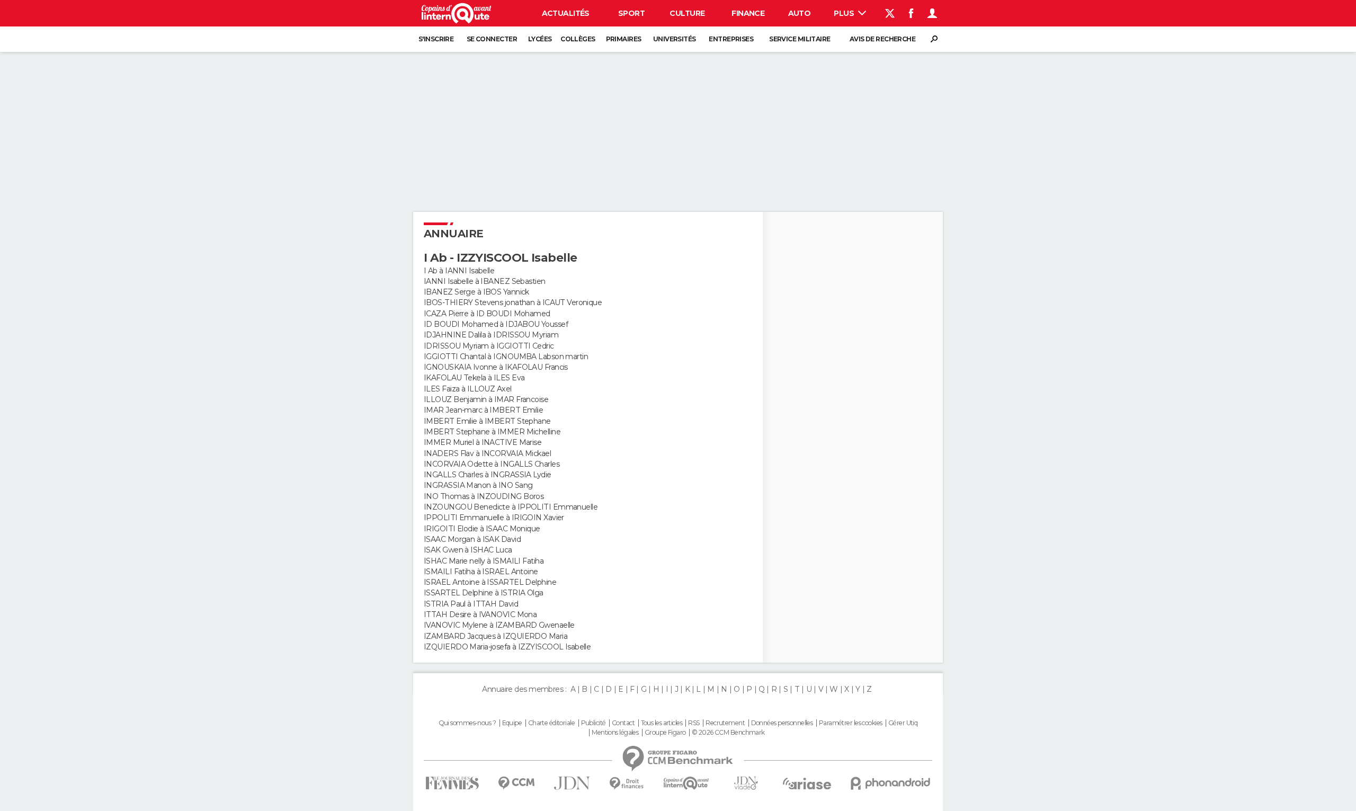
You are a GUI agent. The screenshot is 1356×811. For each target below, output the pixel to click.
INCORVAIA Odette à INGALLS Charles (491, 464)
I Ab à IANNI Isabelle (459, 270)
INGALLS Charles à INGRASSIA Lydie (487, 474)
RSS (693, 723)
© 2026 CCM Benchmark (728, 732)
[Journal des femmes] (452, 783)
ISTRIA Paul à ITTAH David (471, 604)
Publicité (593, 723)
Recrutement (725, 723)
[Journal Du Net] (572, 783)
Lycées (540, 39)
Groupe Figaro (665, 732)
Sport (631, 13)
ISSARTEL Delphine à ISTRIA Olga (483, 593)
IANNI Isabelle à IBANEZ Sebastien (485, 281)
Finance (747, 13)
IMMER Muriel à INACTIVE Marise (482, 442)
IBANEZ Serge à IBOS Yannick (476, 292)
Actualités (566, 13)
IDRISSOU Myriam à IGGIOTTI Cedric (489, 346)
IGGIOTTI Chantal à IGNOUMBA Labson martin (506, 356)
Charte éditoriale (551, 723)
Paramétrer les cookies (850, 723)
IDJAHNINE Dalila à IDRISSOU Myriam (491, 335)
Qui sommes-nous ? (467, 723)
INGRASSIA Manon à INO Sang (478, 485)
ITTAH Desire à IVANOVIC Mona (480, 614)
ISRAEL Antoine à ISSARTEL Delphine (490, 582)
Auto (799, 13)
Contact (623, 723)
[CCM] (516, 783)
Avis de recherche (882, 39)
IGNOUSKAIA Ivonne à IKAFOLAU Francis (496, 367)
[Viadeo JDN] (746, 783)
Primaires (623, 39)
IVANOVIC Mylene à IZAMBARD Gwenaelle (499, 625)
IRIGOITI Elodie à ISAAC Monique (482, 528)
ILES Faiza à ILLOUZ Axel (468, 389)
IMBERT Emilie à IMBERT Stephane (487, 421)
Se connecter (492, 39)
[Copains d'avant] (686, 783)
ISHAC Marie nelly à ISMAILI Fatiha (483, 561)
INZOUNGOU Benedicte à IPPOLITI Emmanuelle (510, 507)
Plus (844, 13)
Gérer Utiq (902, 723)
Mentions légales (615, 732)
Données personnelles (782, 723)
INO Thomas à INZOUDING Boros (483, 496)
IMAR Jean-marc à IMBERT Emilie (483, 410)
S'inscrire (435, 39)
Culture (687, 13)
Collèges (577, 39)
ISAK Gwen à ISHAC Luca (468, 550)
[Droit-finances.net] (627, 783)
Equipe (512, 723)
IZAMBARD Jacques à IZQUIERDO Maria (495, 636)
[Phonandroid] (890, 783)
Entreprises (731, 39)
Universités (674, 39)
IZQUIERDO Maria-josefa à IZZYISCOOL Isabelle (507, 647)
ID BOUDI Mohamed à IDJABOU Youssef (496, 324)
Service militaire (799, 39)
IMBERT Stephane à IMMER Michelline (492, 431)
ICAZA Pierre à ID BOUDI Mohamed (487, 313)
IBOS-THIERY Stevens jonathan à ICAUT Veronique (513, 302)
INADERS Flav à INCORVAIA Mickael (487, 453)
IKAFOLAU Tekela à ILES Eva (474, 377)
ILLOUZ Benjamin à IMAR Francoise (486, 399)
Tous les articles (661, 723)
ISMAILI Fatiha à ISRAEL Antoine (481, 571)
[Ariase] (807, 783)
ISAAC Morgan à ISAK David (472, 539)
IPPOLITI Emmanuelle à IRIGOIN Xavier (494, 517)
